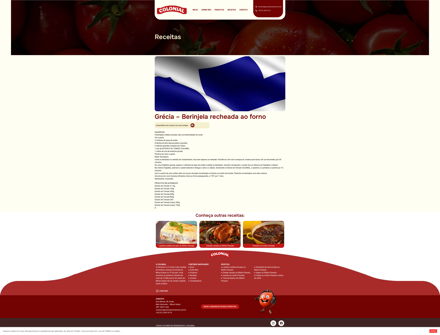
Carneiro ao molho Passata (264, 246)
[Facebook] (281, 323)
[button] (192, 125)
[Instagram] (273, 323)
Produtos (219, 10)
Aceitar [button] (433, 331)
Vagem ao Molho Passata (266, 273)
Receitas (232, 10)
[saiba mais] (157, 291)
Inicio (195, 10)
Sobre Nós (206, 10)
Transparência (195, 281)
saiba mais (163, 291)
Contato (243, 10)
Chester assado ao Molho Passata (220, 246)
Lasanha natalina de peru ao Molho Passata (176, 246)
